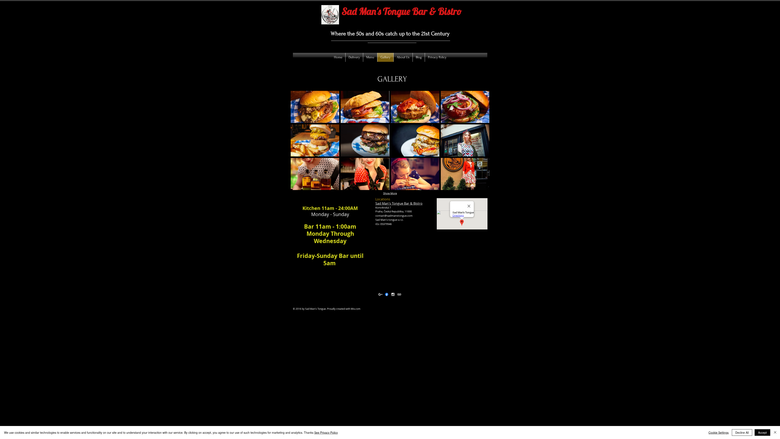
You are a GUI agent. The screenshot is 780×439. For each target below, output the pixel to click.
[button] (315, 107)
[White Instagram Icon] (393, 294)
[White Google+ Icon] (380, 294)
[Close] (775, 432)
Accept (762, 432)
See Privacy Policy (326, 432)
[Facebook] (387, 294)
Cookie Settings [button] (718, 432)
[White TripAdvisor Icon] (399, 294)
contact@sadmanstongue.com (394, 215)
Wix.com (355, 308)
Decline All (742, 432)
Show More (390, 193)
